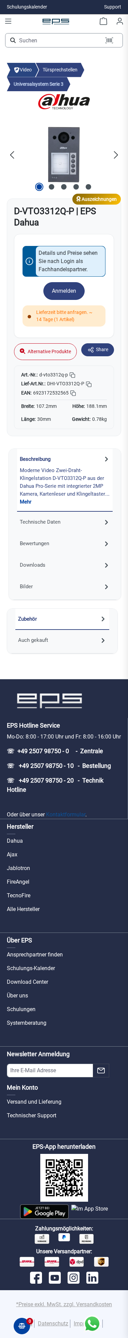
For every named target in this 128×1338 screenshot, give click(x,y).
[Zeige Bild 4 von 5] (76, 187)
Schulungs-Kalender (31, 968)
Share (102, 349)
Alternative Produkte (49, 351)
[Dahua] (63, 101)
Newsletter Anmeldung (38, 1054)
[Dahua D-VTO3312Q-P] (64, 154)
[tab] (65, 480)
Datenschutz (53, 1323)
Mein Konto (22, 1087)
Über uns (17, 995)
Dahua (15, 841)
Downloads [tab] (32, 565)
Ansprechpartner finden (35, 954)
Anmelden (64, 291)
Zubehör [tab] (27, 619)
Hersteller (20, 826)
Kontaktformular (65, 814)
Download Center (27, 982)
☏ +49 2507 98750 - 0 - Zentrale (55, 751)
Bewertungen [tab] (34, 543)
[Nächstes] (116, 154)
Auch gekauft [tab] (33, 640)
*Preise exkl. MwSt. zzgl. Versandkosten (64, 1304)
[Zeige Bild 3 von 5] (64, 187)
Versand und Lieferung (34, 1102)
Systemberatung (26, 1023)
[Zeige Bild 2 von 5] (51, 187)
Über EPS (19, 940)
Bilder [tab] (26, 586)
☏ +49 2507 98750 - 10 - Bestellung (59, 765)
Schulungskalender (27, 7)
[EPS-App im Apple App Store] (89, 1211)
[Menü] (8, 21)
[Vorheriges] (12, 154)
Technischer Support (31, 1115)
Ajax (12, 854)
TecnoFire (18, 895)
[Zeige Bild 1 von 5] (39, 187)
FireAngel (18, 882)
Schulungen (21, 1009)
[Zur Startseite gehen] (56, 21)
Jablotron (18, 868)
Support (112, 7)
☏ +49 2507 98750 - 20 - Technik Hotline (55, 785)
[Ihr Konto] (120, 21)
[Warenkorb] (103, 21)
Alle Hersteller (23, 909)
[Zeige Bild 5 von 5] (88, 187)
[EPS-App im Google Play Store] (44, 1211)
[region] (64, 154)
